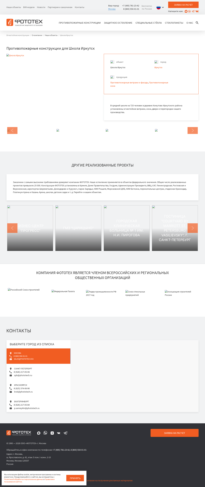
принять (75, 478)
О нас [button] (189, 22)
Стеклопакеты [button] (174, 22)
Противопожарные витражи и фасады (129, 82)
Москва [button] (111, 9)
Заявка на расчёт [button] (183, 4)
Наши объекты (13, 7)
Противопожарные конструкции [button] (80, 22)
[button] (161, 7)
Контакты (79, 7)
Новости (41, 7)
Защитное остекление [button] (118, 22)
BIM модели (29, 7)
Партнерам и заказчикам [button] (60, 7)
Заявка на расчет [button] (174, 432)
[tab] (38, 356)
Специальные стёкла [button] (148, 22)
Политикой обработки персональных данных (23, 479)
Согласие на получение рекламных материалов (109, 480)
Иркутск (158, 67)
